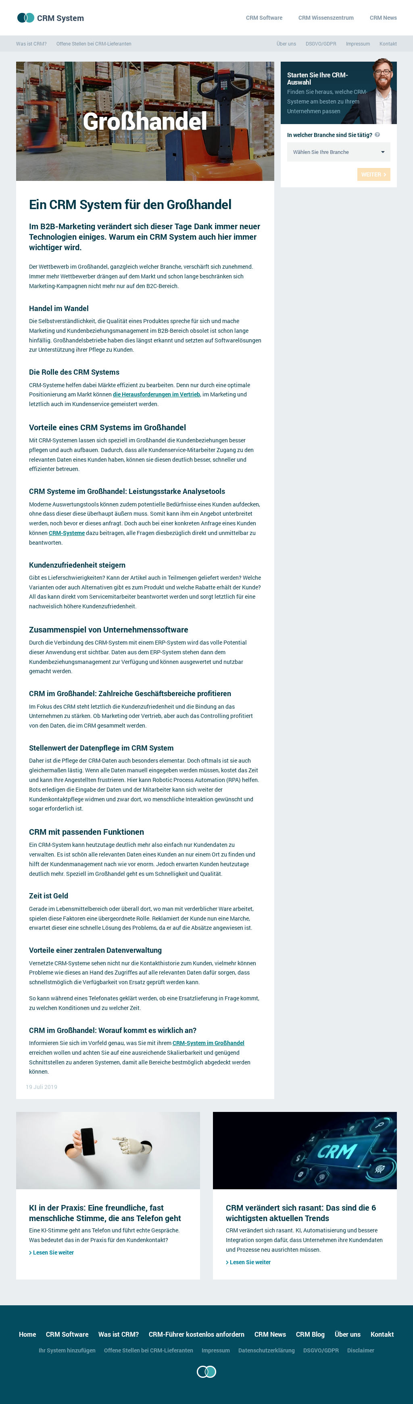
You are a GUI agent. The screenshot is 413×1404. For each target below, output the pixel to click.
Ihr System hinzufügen (67, 1350)
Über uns (286, 43)
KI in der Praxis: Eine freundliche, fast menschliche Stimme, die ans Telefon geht (105, 1212)
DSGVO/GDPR (321, 43)
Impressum (358, 43)
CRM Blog (310, 1334)
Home (27, 1334)
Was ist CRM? (31, 43)
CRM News (383, 17)
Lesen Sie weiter (53, 1252)
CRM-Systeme (67, 533)
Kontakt (388, 43)
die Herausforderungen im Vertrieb (156, 394)
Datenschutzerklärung (266, 1350)
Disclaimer (360, 1350)
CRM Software (264, 17)
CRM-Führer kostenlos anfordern (196, 1334)
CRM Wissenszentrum (326, 17)
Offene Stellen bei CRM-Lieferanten (93, 43)
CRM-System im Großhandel (208, 1043)
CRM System (60, 17)
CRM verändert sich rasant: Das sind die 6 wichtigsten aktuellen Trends (301, 1212)
